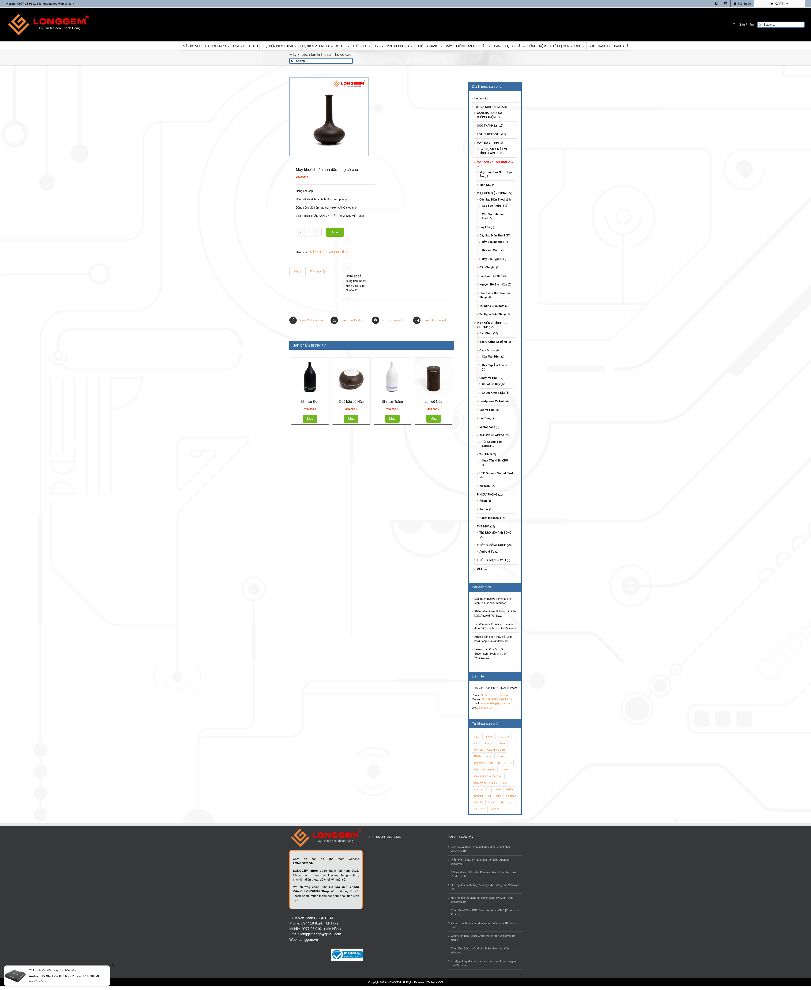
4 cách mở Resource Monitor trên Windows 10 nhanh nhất (483, 925)
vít (475, 809)
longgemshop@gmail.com (56, 3)
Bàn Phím (485, 333)
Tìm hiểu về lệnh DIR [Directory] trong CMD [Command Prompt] (484, 912)
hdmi (489, 756)
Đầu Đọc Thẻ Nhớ (490, 276)
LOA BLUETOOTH (488, 134)
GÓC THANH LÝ (487, 125)
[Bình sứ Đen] (412, 399)
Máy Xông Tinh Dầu (485, 782)
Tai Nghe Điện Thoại (492, 314)
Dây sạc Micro (491, 250)
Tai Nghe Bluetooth (491, 305)
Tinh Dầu (485, 184)
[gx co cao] (329, 117)
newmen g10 (481, 789)
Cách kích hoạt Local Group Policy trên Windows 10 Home (483, 938)
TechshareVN (435, 982)
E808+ (478, 756)
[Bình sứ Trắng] (332, 624)
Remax (483, 509)
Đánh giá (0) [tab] (317, 271)
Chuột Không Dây (493, 392)
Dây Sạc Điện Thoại (492, 235)
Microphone (487, 427)
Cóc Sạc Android (493, 205)
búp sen (489, 743)
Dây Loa (484, 227)
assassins (503, 736)
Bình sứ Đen (412, 445)
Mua (335, 232)
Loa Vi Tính (487, 409)
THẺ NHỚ (483, 526)
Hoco (500, 756)
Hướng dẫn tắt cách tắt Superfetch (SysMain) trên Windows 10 (490, 653)
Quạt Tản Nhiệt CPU (495, 460)
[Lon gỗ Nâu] (332, 737)
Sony (491, 802)
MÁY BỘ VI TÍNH (488, 142)
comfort (478, 749)
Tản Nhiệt (485, 454)
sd (489, 796)
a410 (477, 736)
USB (480, 568)
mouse (504, 769)
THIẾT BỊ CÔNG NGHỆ (491, 545)
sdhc (498, 796)
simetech (511, 796)
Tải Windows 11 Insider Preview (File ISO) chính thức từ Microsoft (484, 874)
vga (510, 802)
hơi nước (479, 763)
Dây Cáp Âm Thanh (494, 365)
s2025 (509, 789)
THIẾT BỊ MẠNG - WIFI (491, 560)
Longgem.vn (486, 707)
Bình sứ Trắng (331, 671)
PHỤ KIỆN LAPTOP (492, 435)
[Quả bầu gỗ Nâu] (332, 511)
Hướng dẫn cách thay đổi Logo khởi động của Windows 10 (485, 887)
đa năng (494, 809)
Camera (479, 98)
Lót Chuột (485, 418)
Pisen (483, 500)
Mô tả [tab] (297, 271)
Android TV (486, 551)
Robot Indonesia (490, 517)
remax (497, 789)
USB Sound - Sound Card (496, 473)
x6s (483, 809)
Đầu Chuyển (487, 267)
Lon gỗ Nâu (331, 783)
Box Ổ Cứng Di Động (493, 341)
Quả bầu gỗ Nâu (331, 558)
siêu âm (478, 802)
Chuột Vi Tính (488, 378)
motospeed (488, 769)
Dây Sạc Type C (492, 259)
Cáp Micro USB (496, 749)
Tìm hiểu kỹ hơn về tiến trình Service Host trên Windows (480, 950)
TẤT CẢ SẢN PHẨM (487, 106)
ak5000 (489, 736)
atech (477, 743)
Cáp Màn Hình (491, 356)
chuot (502, 743)
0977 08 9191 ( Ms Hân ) (497, 699)
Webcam (485, 485)
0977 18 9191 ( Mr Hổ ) (495, 695)
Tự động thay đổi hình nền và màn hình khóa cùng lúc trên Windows (484, 963)
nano (505, 782)
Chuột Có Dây (491, 384)
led (476, 769)
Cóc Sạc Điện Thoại (492, 199)
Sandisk (478, 796)
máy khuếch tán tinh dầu (488, 776)
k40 (491, 763)
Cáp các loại (487, 350)
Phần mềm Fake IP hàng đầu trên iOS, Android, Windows (480, 862)
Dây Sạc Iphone (492, 241)
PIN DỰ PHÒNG (487, 494)
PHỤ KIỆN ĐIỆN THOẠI (492, 193)
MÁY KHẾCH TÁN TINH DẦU (328, 252)
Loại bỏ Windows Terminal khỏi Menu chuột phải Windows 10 (480, 849)
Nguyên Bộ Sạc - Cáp (493, 284)
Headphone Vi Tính (492, 401)
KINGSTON (504, 763)
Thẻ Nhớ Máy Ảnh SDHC (495, 532)
